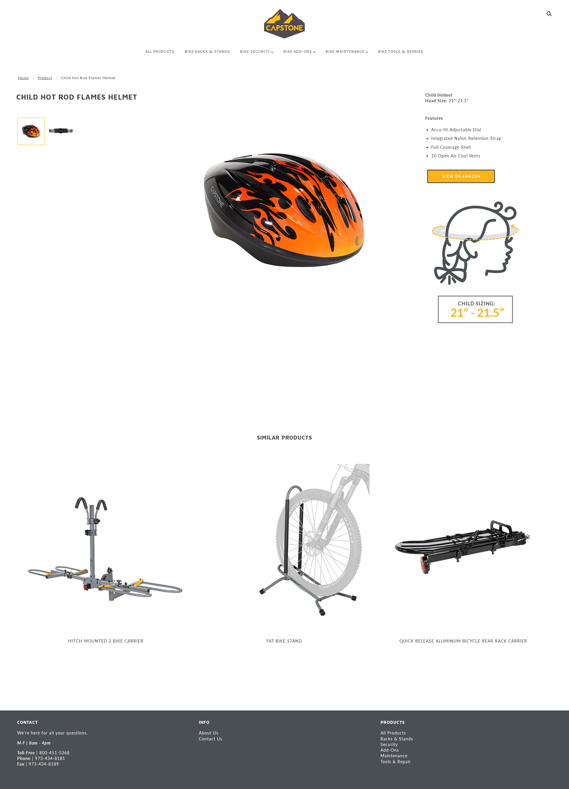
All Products (393, 732)
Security (389, 744)
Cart (548, 51)
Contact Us (210, 738)
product (45, 78)
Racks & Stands (397, 738)
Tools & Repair (396, 761)
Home (23, 78)
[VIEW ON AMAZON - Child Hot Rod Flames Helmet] (460, 175)
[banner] (284, 24)
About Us (208, 732)
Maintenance (394, 755)
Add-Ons (390, 750)
